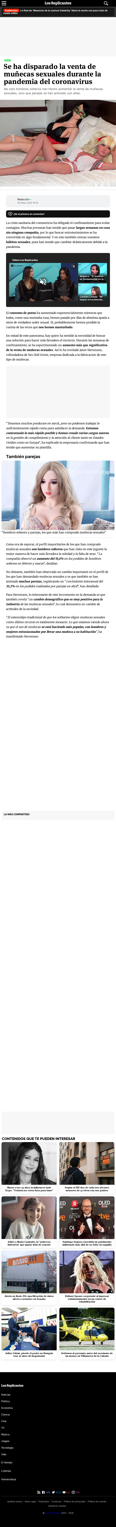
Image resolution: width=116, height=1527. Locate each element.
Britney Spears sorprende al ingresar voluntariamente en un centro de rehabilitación (87, 1299)
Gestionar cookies (57, 1506)
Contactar (56, 1501)
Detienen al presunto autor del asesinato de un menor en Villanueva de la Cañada (87, 1355)
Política (5, 1401)
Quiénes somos (14, 1501)
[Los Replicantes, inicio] (58, 3)
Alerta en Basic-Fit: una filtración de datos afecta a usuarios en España (29, 1297)
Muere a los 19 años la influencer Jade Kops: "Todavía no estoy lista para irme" (29, 1189)
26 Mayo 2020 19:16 (27, 202)
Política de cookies (97, 1501)
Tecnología (7, 1447)
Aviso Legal (30, 1501)
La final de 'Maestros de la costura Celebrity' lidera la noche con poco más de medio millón (55, 12)
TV (2, 1427)
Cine (3, 1421)
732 (77, 1492)
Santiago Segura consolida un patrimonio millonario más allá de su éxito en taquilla (86, 1243)
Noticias (5, 1394)
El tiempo (6, 1462)
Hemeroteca (8, 1479)
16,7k (58, 1492)
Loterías (6, 1470)
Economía (7, 1408)
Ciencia (5, 1414)
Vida (3, 1454)
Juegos (5, 1441)
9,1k (68, 1492)
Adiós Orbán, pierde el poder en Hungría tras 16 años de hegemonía (29, 1355)
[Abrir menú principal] (4, 3)
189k (47, 1492)
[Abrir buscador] (106, 3)
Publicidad (44, 1501)
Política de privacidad (74, 1501)
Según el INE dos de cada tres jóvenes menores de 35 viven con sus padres (87, 1189)
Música (5, 1434)
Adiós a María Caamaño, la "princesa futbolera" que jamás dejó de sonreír (29, 1243)
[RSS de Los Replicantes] (38, 1492)
